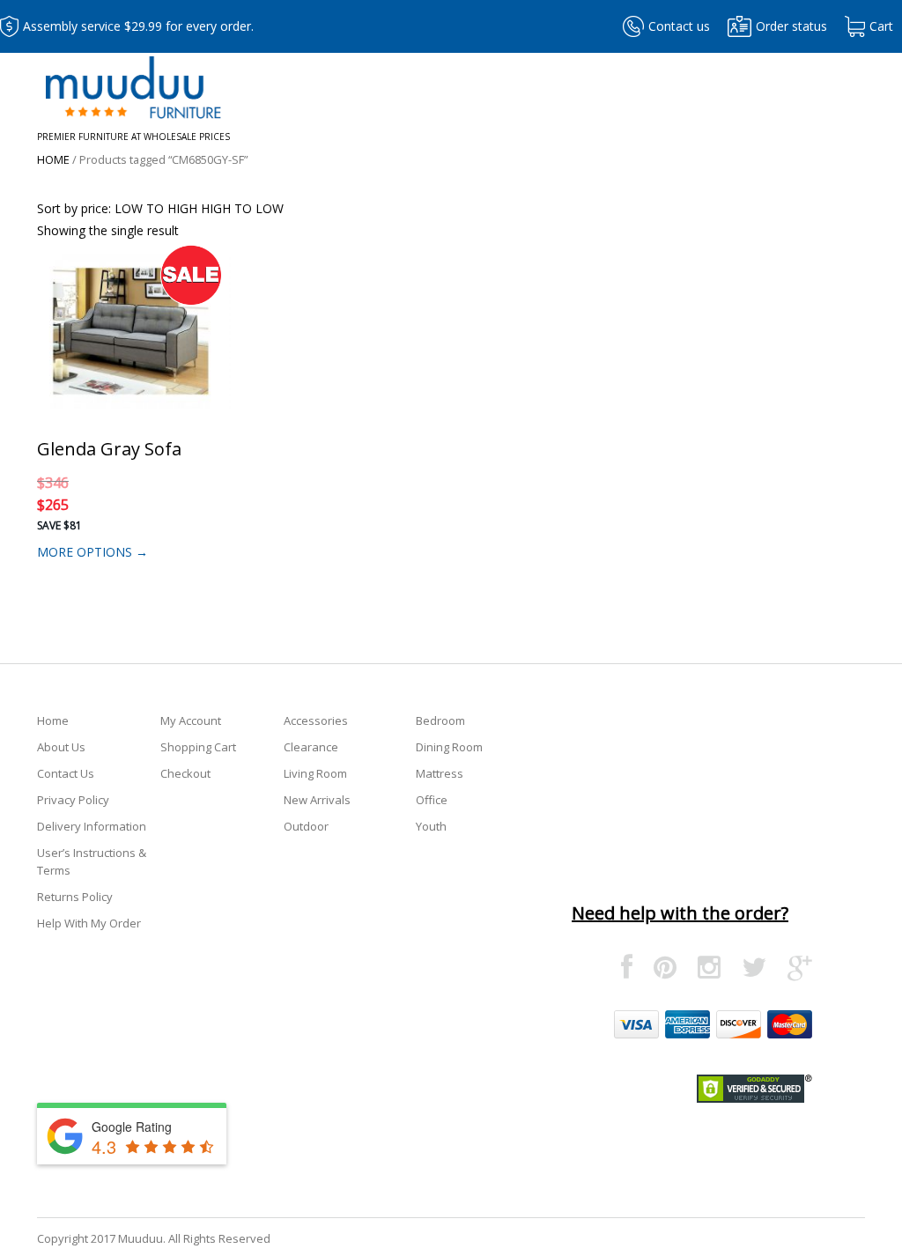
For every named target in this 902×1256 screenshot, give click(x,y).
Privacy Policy (73, 800)
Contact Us (65, 773)
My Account (190, 720)
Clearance (311, 747)
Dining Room (449, 747)
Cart (881, 26)
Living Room (315, 773)
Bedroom (440, 720)
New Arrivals (317, 800)
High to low (242, 208)
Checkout (185, 773)
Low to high (156, 208)
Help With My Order (89, 923)
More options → (92, 551)
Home (53, 159)
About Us (61, 747)
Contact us (679, 26)
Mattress (439, 773)
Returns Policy (75, 897)
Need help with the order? (680, 913)
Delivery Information (91, 826)
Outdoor (306, 826)
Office (431, 800)
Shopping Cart (198, 747)
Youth (431, 826)
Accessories (316, 720)
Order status (791, 26)
